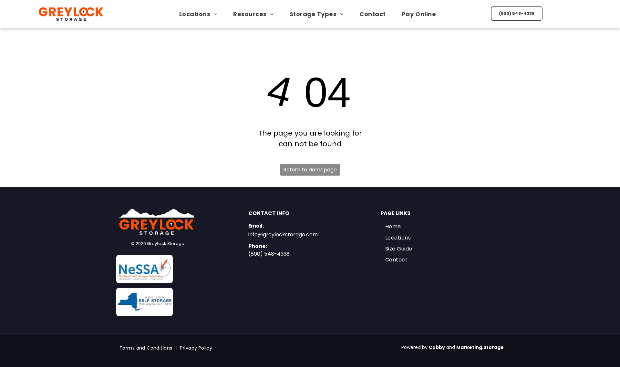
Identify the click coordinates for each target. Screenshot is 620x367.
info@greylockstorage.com (283, 234)
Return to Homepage (310, 169)
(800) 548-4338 (269, 254)
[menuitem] (201, 14)
